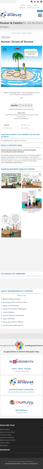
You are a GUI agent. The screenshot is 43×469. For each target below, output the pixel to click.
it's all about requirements (21, 371)
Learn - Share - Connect (21, 368)
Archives (24, 33)
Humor (35, 5)
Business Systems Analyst (7, 440)
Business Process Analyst (7, 432)
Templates (22, 7)
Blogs (29, 5)
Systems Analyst (5, 443)
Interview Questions (33, 7)
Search (30, 33)
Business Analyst (5, 429)
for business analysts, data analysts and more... (21, 392)
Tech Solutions (21, 410)
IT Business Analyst (5, 435)
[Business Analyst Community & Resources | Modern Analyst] (11, 15)
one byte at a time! (21, 413)
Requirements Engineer (7, 437)
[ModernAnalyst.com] (21, 382)
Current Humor (15, 33)
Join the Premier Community (21, 389)
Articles (22, 5)
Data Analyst (4, 445)
